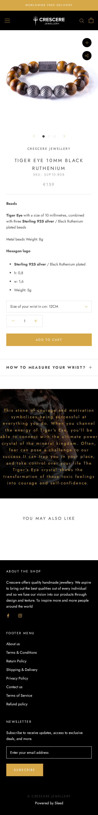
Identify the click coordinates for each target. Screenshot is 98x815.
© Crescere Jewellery (49, 796)
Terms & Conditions (21, 652)
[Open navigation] (7, 20)
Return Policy (16, 661)
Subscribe (25, 770)
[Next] (64, 136)
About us (13, 643)
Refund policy (16, 704)
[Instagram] (20, 615)
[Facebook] (8, 615)
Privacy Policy (17, 678)
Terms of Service (19, 695)
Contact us (14, 686)
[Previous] (33, 136)
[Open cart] (91, 20)
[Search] (81, 20)
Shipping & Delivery (21, 669)
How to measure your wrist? (46, 367)
